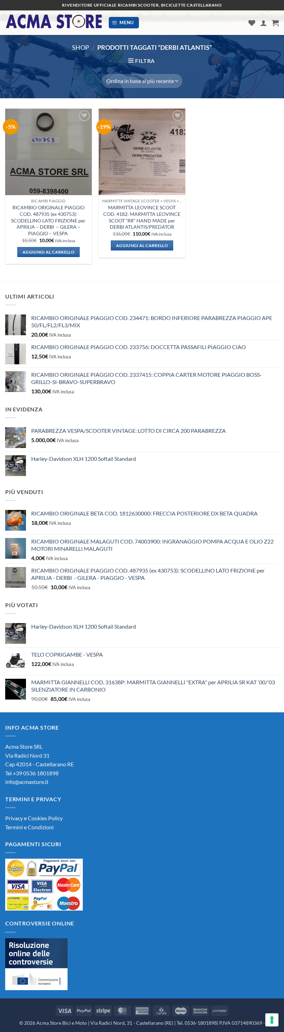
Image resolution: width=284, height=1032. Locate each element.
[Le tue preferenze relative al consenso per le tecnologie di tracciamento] (271, 1019)
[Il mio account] (263, 22)
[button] (124, 22)
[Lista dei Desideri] (251, 22)
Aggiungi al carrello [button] (48, 252)
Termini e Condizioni (29, 827)
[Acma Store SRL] (54, 22)
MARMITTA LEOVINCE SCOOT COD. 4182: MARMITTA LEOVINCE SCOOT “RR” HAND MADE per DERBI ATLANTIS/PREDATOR (141, 217)
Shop (80, 47)
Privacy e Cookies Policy (34, 818)
